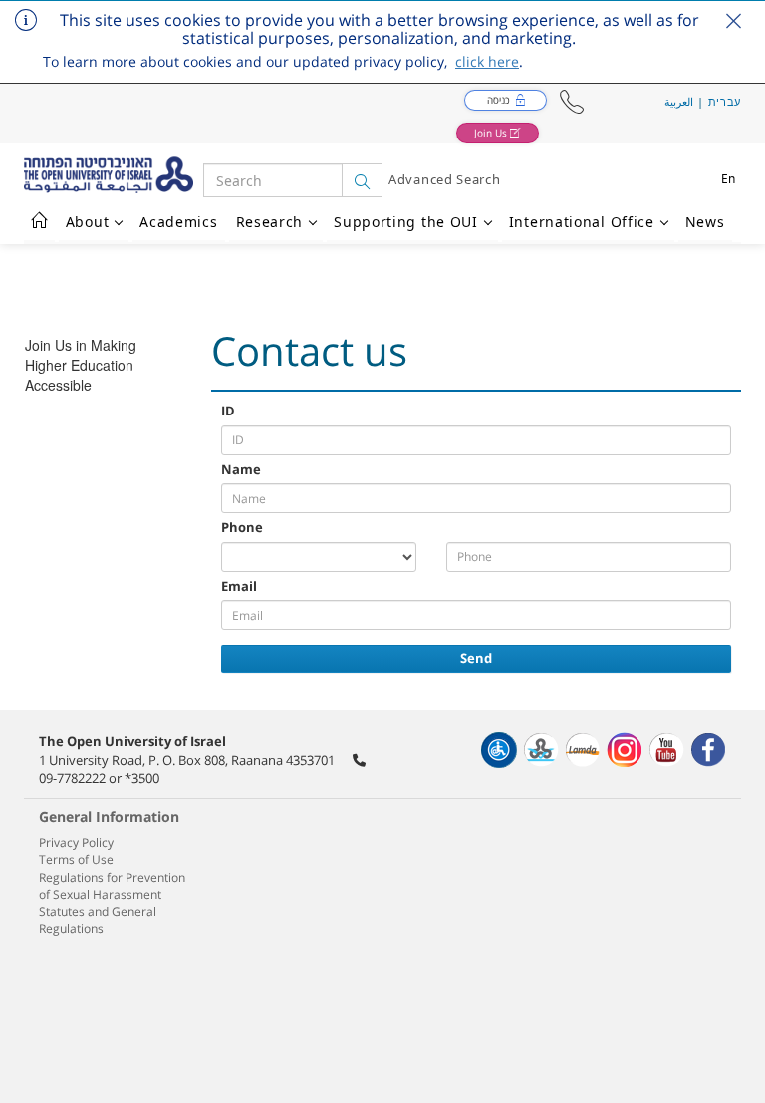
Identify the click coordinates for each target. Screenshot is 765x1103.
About (88, 221)
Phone (242, 527)
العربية (678, 101)
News (705, 221)
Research (270, 221)
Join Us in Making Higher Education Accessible (80, 365)
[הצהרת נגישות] (499, 750)
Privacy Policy (76, 842)
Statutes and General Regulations (97, 920)
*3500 (142, 778)
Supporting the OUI (406, 221)
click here (487, 61)
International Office (581, 221)
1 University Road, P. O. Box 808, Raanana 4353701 (187, 760)
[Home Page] (39, 222)
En (728, 178)
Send (476, 658)
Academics (178, 221)
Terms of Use (76, 859)
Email (239, 586)
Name (241, 469)
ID (228, 410)
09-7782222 (72, 778)
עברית (725, 101)
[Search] (362, 180)
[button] (572, 102)
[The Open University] (113, 174)
